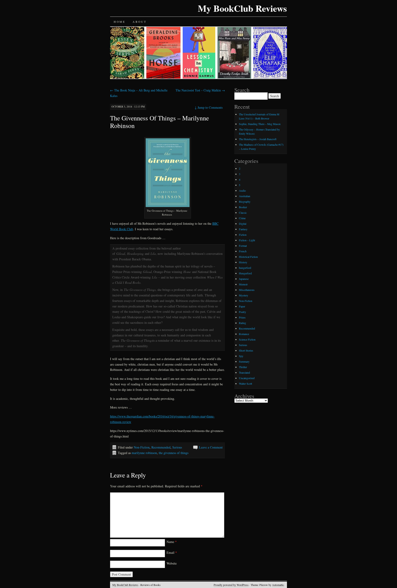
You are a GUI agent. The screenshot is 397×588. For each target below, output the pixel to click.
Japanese (244, 279)
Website (172, 563)
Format (243, 245)
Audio (242, 190)
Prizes (242, 317)
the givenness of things (173, 453)
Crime (242, 218)
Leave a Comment (211, 447)
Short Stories (246, 350)
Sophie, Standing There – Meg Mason (260, 124)
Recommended (160, 447)
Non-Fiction (142, 447)
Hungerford (245, 273)
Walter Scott (245, 383)
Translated (244, 372)
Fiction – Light (247, 240)
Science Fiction (247, 339)
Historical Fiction (248, 256)
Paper (242, 306)
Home (119, 21)
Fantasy (243, 229)
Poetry (242, 312)
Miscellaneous (247, 290)
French (243, 251)
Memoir (243, 284)
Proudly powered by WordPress (231, 585)
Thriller (243, 367)
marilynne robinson (144, 453)
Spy (241, 356)
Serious (177, 447)
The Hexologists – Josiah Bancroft (257, 139)
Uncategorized (247, 378)
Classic (243, 212)
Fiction (243, 234)
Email (172, 552)
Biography (244, 201)
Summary (244, 361)
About (139, 21)
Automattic (278, 585)
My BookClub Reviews (242, 8)
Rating (242, 323)
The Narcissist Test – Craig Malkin (200, 90)
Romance (244, 334)
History (243, 262)
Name (172, 542)
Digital (242, 223)
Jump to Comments (209, 107)
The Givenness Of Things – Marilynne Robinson (159, 122)
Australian (244, 196)
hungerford (245, 268)
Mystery (243, 295)
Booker (243, 207)
